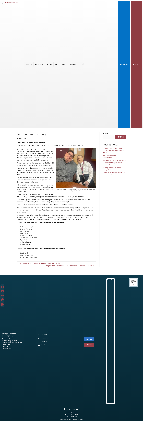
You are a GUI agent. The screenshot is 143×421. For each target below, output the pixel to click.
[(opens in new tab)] (133, 282)
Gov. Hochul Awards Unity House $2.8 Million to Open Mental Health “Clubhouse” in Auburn (114, 163)
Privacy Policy (6, 344)
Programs (39, 64)
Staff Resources (7, 348)
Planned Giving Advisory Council (12, 342)
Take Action (74, 64)
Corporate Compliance (9, 337)
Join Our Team (61, 64)
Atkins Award (6, 335)
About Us (28, 64)
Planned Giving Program (9, 341)
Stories (49, 64)
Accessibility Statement (9, 333)
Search (105, 133)
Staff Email (5, 346)
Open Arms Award (7, 339)
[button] (124, 64)
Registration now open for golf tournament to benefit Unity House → (71, 266)
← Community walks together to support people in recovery (38, 263)
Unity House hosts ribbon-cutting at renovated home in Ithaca (113, 150)
